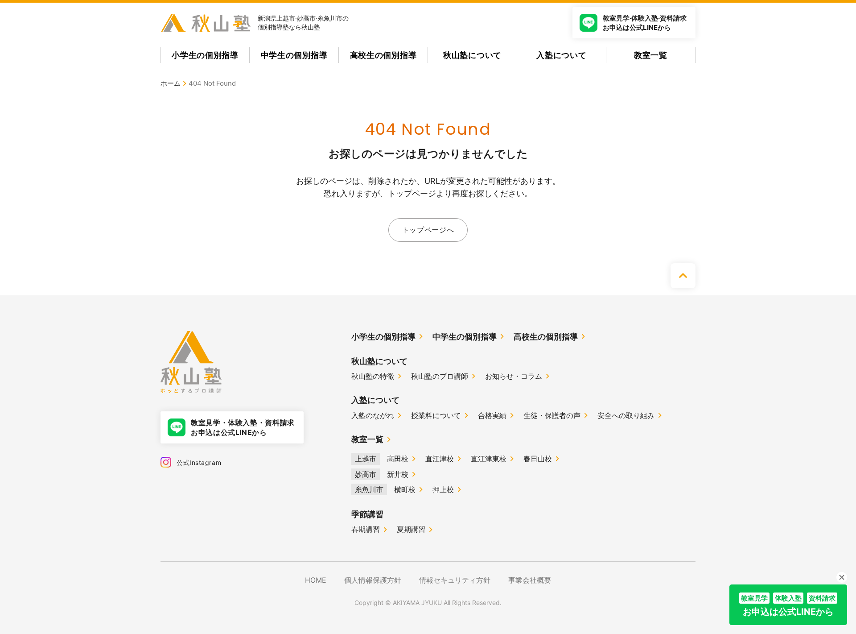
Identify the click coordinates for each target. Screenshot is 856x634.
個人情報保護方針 (372, 580)
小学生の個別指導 (205, 55)
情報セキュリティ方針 (454, 580)
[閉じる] (841, 577)
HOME (315, 580)
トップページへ (428, 229)
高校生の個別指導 (383, 55)
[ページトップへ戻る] (683, 275)
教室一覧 (650, 55)
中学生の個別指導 (294, 55)
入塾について (561, 55)
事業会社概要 (529, 580)
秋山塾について (472, 55)
